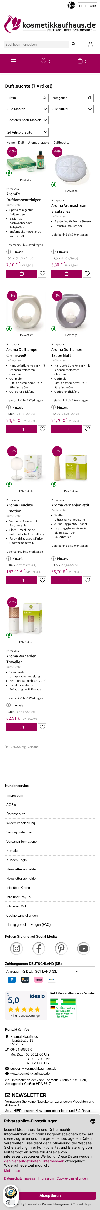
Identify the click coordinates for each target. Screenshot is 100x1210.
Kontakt (12, 851)
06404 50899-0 (21, 1049)
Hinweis (17, 252)
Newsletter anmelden (21, 869)
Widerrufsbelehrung (20, 823)
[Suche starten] (73, 44)
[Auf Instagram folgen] (16, 948)
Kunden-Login (16, 860)
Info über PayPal (18, 897)
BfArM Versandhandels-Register (71, 993)
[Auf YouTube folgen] (84, 948)
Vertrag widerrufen (19, 832)
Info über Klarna (18, 888)
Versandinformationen (22, 841)
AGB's (11, 805)
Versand (33, 747)
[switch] (10, 1202)
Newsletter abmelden (21, 878)
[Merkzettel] (42, 274)
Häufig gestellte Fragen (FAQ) (28, 925)
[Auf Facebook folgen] (39, 948)
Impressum (14, 795)
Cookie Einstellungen (22, 915)
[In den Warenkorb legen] (21, 274)
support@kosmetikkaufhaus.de (33, 1068)
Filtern (11, 98)
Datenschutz (15, 814)
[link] (50, 24)
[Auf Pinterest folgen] (61, 948)
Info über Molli (16, 906)
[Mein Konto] (90, 44)
